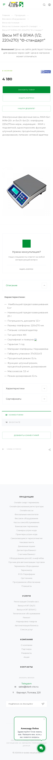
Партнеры (26, 649)
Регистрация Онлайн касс (26, 601)
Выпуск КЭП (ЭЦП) (26, 605)
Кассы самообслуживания (26, 522)
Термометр (26, 570)
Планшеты (26, 586)
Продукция (26, 497)
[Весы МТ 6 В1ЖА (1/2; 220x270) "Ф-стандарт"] (26, 191)
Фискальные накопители (26, 514)
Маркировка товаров (26, 621)
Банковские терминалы (26, 526)
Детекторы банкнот (26, 550)
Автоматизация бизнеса (26, 625)
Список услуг (26, 629)
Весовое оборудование (26, 518)
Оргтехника (26, 578)
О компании (26, 645)
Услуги (26, 596)
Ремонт (26, 617)
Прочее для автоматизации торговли (26, 562)
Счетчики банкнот (26, 554)
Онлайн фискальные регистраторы (26, 506)
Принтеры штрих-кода (26, 534)
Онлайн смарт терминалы (26, 502)
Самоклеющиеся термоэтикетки (26, 538)
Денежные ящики (26, 546)
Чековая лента (26, 542)
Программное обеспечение (26, 582)
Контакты (26, 667)
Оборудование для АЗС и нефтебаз (26, 558)
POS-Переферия (26, 574)
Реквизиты (26, 653)
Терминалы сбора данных (26, 566)
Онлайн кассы (26, 510)
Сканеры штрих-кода (26, 530)
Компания (26, 639)
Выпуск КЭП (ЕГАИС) (26, 609)
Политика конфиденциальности (26, 740)
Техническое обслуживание (26, 613)
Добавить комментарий (26, 435)
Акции (26, 657)
